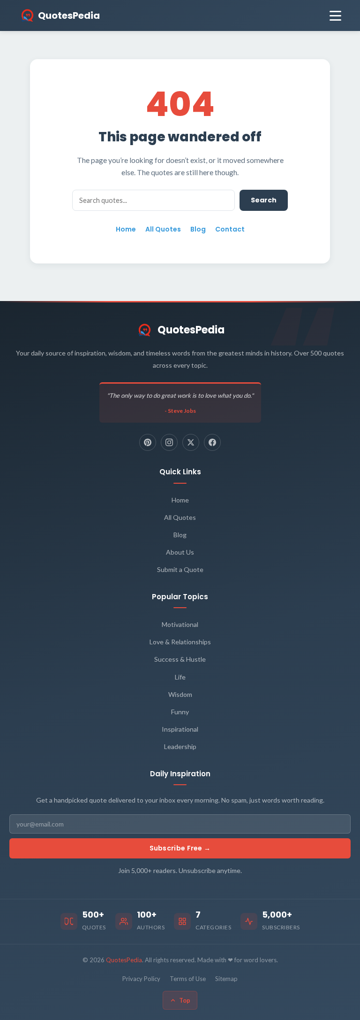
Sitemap (226, 978)
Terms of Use (188, 978)
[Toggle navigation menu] (335, 16)
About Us (180, 552)
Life (180, 677)
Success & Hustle (180, 659)
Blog (198, 229)
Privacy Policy (141, 978)
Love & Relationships (180, 642)
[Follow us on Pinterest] (147, 442)
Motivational (180, 624)
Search (264, 200)
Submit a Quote (180, 569)
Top (184, 1000)
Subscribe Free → (180, 848)
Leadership (180, 746)
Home (126, 229)
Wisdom (180, 694)
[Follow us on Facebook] (212, 442)
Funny (180, 712)
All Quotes (163, 229)
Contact (230, 229)
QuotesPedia (191, 330)
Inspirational (180, 729)
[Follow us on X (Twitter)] (190, 442)
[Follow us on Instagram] (169, 442)
